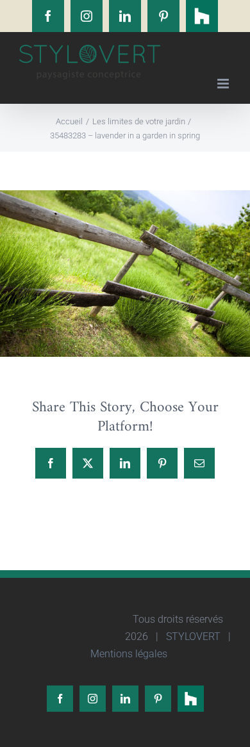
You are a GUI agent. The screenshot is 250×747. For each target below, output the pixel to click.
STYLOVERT (192, 636)
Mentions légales (127, 654)
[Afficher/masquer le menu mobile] (224, 83)
